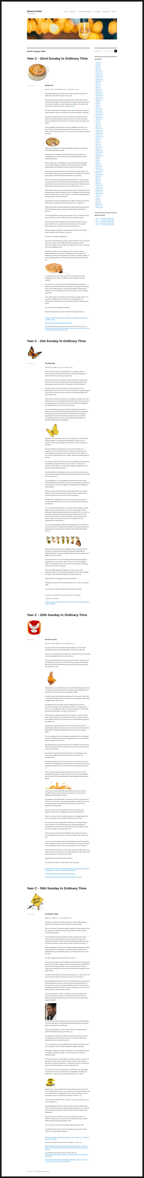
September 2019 (99, 193)
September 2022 (100, 136)
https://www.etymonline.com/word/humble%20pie (59, 323)
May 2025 (98, 86)
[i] (72, 106)
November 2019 (99, 190)
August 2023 (99, 119)
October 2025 (99, 78)
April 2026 (98, 68)
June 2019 (98, 198)
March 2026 (99, 70)
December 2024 (99, 94)
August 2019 (99, 195)
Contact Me (106, 11)
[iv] (81, 1095)
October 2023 (99, 116)
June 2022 (98, 141)
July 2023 (98, 120)
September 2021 (99, 155)
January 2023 (99, 130)
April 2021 (98, 163)
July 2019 (98, 196)
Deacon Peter (34, 11)
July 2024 (98, 102)
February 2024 (99, 109)
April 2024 (98, 106)
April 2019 (98, 201)
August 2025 (99, 81)
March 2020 (98, 184)
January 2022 (99, 149)
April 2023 (98, 125)
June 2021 (98, 160)
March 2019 (98, 203)
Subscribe (97, 11)
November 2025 (99, 76)
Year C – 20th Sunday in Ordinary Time (57, 615)
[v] (56, 1102)
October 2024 (99, 97)
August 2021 (99, 157)
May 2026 (98, 67)
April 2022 (98, 144)
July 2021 (98, 158)
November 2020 (99, 171)
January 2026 (99, 73)
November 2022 (99, 133)
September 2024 (100, 98)
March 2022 (98, 146)
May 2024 (98, 105)
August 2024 (99, 100)
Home (66, 11)
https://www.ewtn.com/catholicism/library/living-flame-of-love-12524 (64, 877)
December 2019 (99, 188)
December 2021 (99, 150)
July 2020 (98, 177)
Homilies (72, 11)
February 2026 (99, 72)
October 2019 (99, 191)
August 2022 (99, 138)
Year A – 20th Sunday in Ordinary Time (105, 220)
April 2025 (98, 87)
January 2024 (99, 111)
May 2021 (98, 162)
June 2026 (98, 65)
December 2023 (99, 113)
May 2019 (98, 199)
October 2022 (99, 135)
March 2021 (98, 165)
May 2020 (98, 180)
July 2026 (98, 64)
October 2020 (99, 173)
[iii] (83, 311)
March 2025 (98, 89)
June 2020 (98, 179)
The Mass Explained (85, 11)
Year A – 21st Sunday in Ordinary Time (105, 218)
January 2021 (99, 168)
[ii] (74, 106)
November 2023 (99, 114)
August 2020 (99, 176)
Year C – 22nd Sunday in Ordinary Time (57, 58)
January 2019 (99, 206)
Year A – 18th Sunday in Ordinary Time (105, 223)
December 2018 (99, 207)
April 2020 (98, 182)
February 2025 (99, 90)
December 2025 (99, 75)
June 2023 (98, 122)
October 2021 (99, 154)
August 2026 (99, 62)
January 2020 (99, 187)
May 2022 (98, 143)
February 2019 (99, 204)
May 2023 (98, 124)
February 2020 (99, 185)
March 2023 (98, 127)
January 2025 (99, 92)
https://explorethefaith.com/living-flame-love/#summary (61, 873)
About (113, 11)
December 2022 (99, 132)
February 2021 (99, 166)
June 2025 (98, 84)
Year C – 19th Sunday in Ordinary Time (56, 888)
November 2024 (99, 95)
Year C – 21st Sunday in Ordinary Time (56, 341)
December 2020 (99, 169)
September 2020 (100, 174)
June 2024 (98, 103)
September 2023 (99, 117)
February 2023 (99, 128)
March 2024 (98, 108)
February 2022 (99, 147)
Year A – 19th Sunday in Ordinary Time (105, 221)
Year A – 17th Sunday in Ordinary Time (105, 224)
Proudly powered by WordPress (42, 1171)
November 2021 (99, 152)
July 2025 (98, 83)
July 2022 (98, 139)
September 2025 (100, 79)
